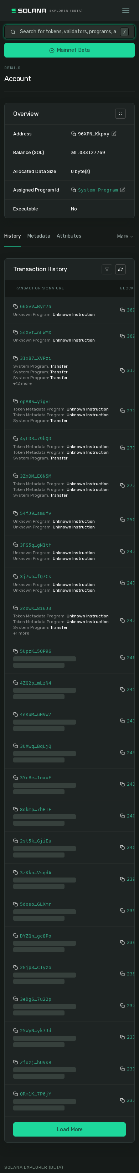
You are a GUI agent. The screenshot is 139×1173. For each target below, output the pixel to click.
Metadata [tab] (38, 236)
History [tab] (12, 236)
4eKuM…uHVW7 (35, 714)
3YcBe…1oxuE (35, 777)
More (122, 237)
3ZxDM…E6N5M (35, 476)
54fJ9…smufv (35, 513)
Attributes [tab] (69, 236)
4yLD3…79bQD (35, 438)
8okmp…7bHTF (35, 809)
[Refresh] (120, 269)
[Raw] (120, 114)
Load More (70, 1129)
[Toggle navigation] (125, 10)
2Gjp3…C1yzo (35, 967)
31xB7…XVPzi (35, 358)
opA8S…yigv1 (35, 401)
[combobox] (68, 31)
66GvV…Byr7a (35, 306)
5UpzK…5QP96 (35, 651)
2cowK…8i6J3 (35, 608)
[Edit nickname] (114, 133)
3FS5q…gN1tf (35, 545)
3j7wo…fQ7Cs (35, 576)
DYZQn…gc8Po (35, 936)
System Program (98, 190)
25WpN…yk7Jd (35, 1030)
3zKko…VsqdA (35, 872)
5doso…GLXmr (35, 904)
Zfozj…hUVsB (35, 1062)
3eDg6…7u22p (35, 999)
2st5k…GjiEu (35, 841)
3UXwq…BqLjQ (35, 746)
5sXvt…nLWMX (35, 332)
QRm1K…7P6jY (35, 1094)
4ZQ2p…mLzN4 (35, 683)
